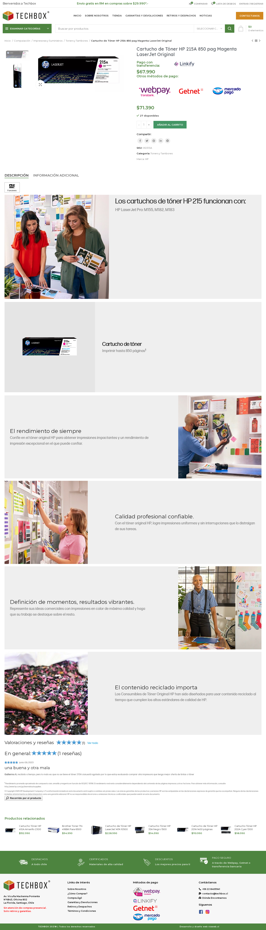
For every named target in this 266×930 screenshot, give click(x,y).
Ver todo (92, 743)
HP (147, 159)
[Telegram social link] (167, 140)
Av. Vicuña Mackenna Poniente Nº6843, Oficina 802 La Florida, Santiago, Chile (22, 899)
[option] (17, 54)
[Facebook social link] (140, 140)
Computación (22, 40)
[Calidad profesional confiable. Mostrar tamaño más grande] (46, 522)
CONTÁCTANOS (250, 15)
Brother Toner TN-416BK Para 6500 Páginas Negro (29, 829)
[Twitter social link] (147, 140)
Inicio (8, 40)
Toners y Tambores (77, 40)
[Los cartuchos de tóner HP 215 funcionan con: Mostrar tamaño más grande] (57, 247)
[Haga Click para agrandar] (40, 84)
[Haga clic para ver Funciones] (12, 187)
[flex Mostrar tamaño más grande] (46, 693)
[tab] (17, 176)
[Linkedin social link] (160, 140)
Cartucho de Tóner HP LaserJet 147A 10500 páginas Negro (75, 829)
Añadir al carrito (170, 124)
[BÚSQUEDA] (229, 28)
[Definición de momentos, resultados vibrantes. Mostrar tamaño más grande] (219, 607)
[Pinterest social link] (154, 140)
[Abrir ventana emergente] (24, 797)
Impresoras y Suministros (48, 40)
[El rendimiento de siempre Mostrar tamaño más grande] (219, 436)
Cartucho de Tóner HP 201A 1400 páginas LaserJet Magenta (161, 829)
